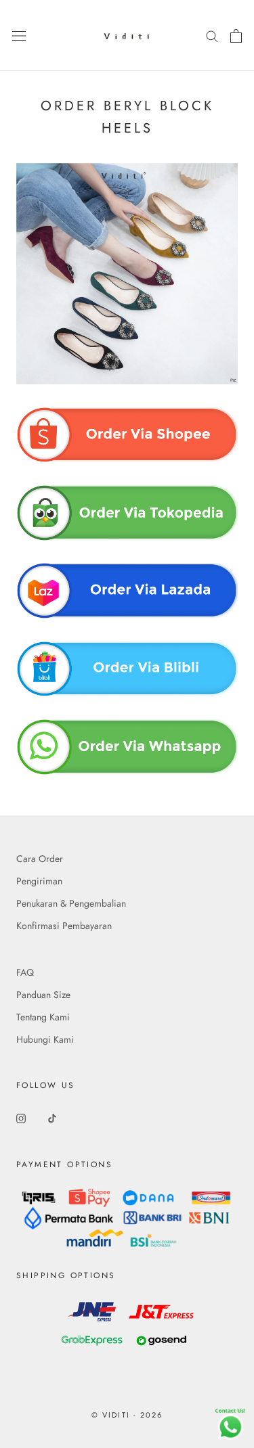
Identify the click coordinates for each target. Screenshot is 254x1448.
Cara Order (39, 858)
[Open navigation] (19, 35)
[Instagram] (21, 1118)
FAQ (25, 972)
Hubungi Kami (45, 1039)
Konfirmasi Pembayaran (64, 925)
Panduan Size (43, 994)
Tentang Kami (43, 1017)
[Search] (212, 35)
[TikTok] (52, 1118)
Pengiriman (39, 881)
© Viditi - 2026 (127, 1414)
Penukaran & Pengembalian (71, 903)
